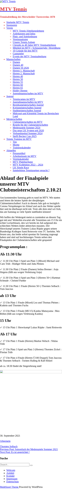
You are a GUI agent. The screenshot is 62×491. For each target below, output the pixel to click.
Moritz (16, 144)
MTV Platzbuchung (23, 162)
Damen (16, 62)
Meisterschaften (14, 119)
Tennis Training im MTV (19, 139)
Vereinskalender (21, 159)
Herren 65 (18, 87)
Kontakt (10, 476)
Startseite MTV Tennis (17, 22)
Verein (9, 28)
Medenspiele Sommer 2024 (26, 127)
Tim (15, 142)
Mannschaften (13, 59)
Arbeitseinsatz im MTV (24, 156)
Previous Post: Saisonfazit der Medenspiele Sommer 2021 (29, 449)
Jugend (10, 96)
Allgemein (5, 441)
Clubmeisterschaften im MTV (28, 122)
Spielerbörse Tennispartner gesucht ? (31, 170)
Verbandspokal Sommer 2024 (27, 133)
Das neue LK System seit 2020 (28, 130)
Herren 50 (18, 79)
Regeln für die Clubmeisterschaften (30, 124)
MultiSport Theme (9, 487)
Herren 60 (18, 85)
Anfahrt (10, 473)
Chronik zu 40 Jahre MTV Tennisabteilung (34, 45)
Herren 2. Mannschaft (24, 73)
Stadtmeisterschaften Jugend (27, 110)
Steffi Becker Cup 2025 (25, 136)
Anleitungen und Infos (24, 33)
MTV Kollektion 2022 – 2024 (28, 164)
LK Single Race (21, 167)
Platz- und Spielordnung (25, 36)
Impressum (11, 478)
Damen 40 (18, 65)
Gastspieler (18, 53)
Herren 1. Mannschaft (24, 70)
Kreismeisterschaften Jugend (27, 107)
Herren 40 (18, 76)
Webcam (10, 470)
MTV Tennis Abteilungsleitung (28, 30)
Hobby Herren (20, 90)
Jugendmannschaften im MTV (28, 93)
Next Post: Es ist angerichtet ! (15, 452)
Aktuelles (11, 150)
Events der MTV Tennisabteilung (29, 56)
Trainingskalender (22, 147)
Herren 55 (18, 82)
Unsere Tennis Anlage (24, 42)
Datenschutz (12, 481)
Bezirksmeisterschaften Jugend (28, 105)
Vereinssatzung (20, 39)
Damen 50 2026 (21, 67)
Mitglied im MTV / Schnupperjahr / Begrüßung (36, 48)
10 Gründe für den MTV (25, 50)
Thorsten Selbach (8, 446)
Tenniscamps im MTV (24, 99)
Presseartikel (19, 153)
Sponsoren (11, 25)
